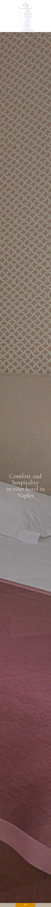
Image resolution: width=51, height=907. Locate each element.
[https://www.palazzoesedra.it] (3, 2)
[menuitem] (26, 6)
